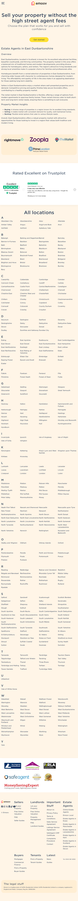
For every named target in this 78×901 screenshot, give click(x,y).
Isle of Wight (63, 437)
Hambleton (43, 404)
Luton (60, 473)
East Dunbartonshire (47, 344)
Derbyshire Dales (64, 323)
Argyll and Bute (45, 225)
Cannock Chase (7, 283)
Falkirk (3, 373)
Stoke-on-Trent (45, 638)
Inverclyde (5, 437)
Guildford (24, 394)
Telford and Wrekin (27, 659)
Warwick (23, 702)
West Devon (25, 709)
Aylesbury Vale (45, 228)
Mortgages (18, 859)
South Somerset (64, 622)
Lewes (3, 470)
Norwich (23, 531)
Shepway (23, 604)
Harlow (42, 410)
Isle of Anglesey (45, 437)
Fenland (42, 373)
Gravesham (43, 390)
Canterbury (24, 283)
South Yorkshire (64, 628)
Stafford (23, 631)
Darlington (24, 320)
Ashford (23, 228)
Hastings (61, 413)
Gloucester (5, 390)
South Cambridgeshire (48, 611)
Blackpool (62, 248)
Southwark (43, 628)
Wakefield (5, 699)
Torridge (61, 666)
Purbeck (23, 560)
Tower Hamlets (7, 669)
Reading (4, 570)
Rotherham (43, 580)
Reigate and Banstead (10, 573)
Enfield (60, 356)
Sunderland (43, 642)
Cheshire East (6, 293)
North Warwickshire (47, 525)
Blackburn (43, 248)
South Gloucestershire (28, 615)
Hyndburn (5, 427)
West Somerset (45, 716)
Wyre (41, 735)
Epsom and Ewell (27, 360)
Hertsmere (62, 417)
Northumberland (26, 525)
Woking (42, 726)
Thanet (23, 662)
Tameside (5, 655)
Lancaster (24, 466)
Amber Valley (6, 225)
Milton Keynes (63, 494)
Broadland (43, 262)
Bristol (22, 262)
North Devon (44, 514)
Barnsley (61, 238)
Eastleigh (23, 347)
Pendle (23, 553)
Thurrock (61, 662)
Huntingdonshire (64, 424)
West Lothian (44, 713)
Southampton (63, 608)
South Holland (63, 615)
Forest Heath (25, 377)
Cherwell (61, 290)
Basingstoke (44, 241)
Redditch (61, 570)
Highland (4, 420)
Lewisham (24, 470)
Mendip (61, 487)
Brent (22, 259)
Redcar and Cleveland (47, 570)
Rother (22, 580)
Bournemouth (6, 255)
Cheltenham (44, 290)
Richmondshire (26, 577)
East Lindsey (44, 347)
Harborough (6, 410)
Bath (3, 245)
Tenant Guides (36, 862)
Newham (23, 511)
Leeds (41, 466)
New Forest (5, 511)
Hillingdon (43, 420)
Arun (60, 225)
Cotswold (24, 306)
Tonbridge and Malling (10, 666)
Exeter (3, 363)
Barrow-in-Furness (8, 241)
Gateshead (5, 387)
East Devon (5, 344)
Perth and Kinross (46, 553)
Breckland (5, 259)
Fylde (60, 377)
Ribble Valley (63, 573)
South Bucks (25, 611)
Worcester (24, 732)
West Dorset (44, 709)
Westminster (6, 716)
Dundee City (44, 330)
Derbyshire (43, 323)
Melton (41, 487)
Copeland (43, 303)
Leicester (61, 466)
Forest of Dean (45, 377)
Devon (3, 327)
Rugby (60, 580)
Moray (41, 497)
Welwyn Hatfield (64, 706)
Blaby (22, 248)
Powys (60, 556)
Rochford (61, 577)
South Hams (44, 615)
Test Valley (62, 659)
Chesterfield (44, 293)
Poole (22, 556)
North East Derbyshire (10, 518)
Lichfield (42, 470)
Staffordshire (44, 631)
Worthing (42, 732)
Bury (3, 269)
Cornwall (4, 306)
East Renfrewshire (8, 351)
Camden (61, 279)
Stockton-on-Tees (27, 638)
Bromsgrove (6, 266)
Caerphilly (5, 279)
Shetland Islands (45, 604)
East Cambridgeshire (66, 340)
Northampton (63, 511)
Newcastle (43, 507)
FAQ (16, 817)
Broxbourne (24, 266)
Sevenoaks (62, 601)
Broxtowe (43, 266)
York (3, 745)
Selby (41, 601)
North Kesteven (64, 518)
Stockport (5, 638)
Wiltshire (42, 720)
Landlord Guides (37, 826)
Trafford (23, 669)
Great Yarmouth (64, 390)
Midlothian (5, 494)
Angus (22, 225)
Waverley (4, 706)
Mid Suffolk (24, 494)
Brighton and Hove (8, 262)
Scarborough (44, 597)
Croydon (42, 310)
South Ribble (44, 622)
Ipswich (23, 437)
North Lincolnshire (27, 521)
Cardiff (41, 283)
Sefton (22, 601)
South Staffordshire (9, 628)
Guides (49, 862)
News (49, 859)
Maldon (23, 483)
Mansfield (5, 487)
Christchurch (44, 299)
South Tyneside (26, 628)
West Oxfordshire (27, 716)
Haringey (23, 410)
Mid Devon (43, 490)
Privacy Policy (52, 813)
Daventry (61, 320)
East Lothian (63, 347)
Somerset (42, 608)
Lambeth (4, 466)
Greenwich (5, 394)
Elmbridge (43, 356)
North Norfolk (44, 521)
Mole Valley (5, 497)
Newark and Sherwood (29, 507)
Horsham (4, 424)
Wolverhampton (7, 732)
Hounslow (24, 424)
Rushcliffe (24, 584)
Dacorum (4, 320)
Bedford (23, 245)
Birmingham (6, 248)
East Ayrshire (25, 340)
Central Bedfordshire (47, 286)
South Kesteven (7, 618)
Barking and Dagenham (29, 238)
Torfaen (42, 666)
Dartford (42, 320)
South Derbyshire (65, 611)
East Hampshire (64, 344)
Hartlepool (43, 413)
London (23, 473)
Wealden (23, 706)
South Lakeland (26, 618)
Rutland (61, 584)
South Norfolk (63, 618)
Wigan (22, 720)
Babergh (4, 238)
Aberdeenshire (26, 221)
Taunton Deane (64, 655)
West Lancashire (7, 713)
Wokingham (62, 726)
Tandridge (43, 655)
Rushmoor (43, 584)
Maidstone (5, 483)
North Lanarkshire (8, 521)
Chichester (62, 293)
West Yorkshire (64, 716)
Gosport (23, 390)
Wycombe (24, 735)
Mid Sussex (43, 494)
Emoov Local (68, 815)
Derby (22, 323)
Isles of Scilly (6, 441)
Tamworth (24, 655)
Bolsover (23, 252)
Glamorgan (43, 387)
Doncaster (24, 327)
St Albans (62, 631)
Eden (60, 351)
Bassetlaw (62, 241)
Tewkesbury (6, 662)
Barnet (41, 238)
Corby (60, 303)
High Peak (24, 420)
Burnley (61, 266)
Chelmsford (24, 290)
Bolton (41, 252)
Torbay (22, 666)
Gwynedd (43, 394)
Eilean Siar (24, 356)
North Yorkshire (7, 531)
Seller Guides (19, 820)
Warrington (5, 702)
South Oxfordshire (27, 622)
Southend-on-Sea (8, 615)
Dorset (41, 327)
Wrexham (62, 732)
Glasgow (61, 387)
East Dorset (24, 344)
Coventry (61, 306)
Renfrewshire (25, 573)
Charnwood (6, 290)
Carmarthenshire (7, 286)
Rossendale (5, 580)
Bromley (61, 262)
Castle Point (25, 286)
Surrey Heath (63, 642)
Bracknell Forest (26, 255)
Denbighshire (6, 323)
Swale (22, 645)
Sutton (3, 645)
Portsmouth (43, 556)
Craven (4, 310)
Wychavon (5, 735)
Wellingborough (45, 706)
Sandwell (23, 597)
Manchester (62, 483)
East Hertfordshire (8, 347)
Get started (39, 40)
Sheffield (4, 604)
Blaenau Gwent (7, 252)
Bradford (42, 255)
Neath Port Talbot (8, 507)
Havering (23, 417)
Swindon (61, 645)
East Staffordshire (46, 351)
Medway (23, 487)
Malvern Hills (44, 483)
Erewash (42, 360)
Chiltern (4, 299)
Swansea (42, 645)
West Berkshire (7, 709)
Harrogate (62, 410)
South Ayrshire (7, 611)
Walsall (23, 699)
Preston (4, 560)
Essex (60, 360)
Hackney (4, 404)
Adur (41, 221)
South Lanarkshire (46, 618)
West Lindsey (25, 713)
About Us (50, 810)
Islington (23, 441)
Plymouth (5, 556)
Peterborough (63, 553)
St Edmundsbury (8, 635)
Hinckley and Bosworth (67, 420)
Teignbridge (6, 659)
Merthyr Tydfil (6, 490)
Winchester (62, 720)
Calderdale (24, 279)
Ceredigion (62, 286)
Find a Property (20, 868)
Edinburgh (5, 356)
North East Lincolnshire (29, 518)
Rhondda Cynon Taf (47, 573)
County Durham (45, 306)
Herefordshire (44, 417)
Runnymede (6, 584)
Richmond (5, 577)
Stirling (60, 635)
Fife (59, 373)
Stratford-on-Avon (65, 638)
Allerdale (61, 221)
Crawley (23, 310)
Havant (4, 417)
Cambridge (43, 279)
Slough (4, 608)
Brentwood (43, 259)
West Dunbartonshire (66, 709)
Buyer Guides (19, 871)
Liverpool (5, 473)
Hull (40, 424)
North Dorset (63, 514)
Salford (4, 597)
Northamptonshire (8, 514)
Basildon (23, 241)
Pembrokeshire (7, 553)
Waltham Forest (45, 699)
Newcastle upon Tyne (66, 507)
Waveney (61, 702)
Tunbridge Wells (45, 669)
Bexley (60, 245)
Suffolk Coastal (26, 642)
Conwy (23, 303)
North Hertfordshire (46, 518)
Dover (60, 327)
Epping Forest (7, 360)
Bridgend (61, 259)
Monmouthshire (26, 497)
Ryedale (4, 587)
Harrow (4, 413)
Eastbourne (43, 340)
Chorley (23, 299)
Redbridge (24, 570)
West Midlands (64, 713)
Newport (42, 511)
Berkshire (42, 245)
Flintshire (4, 377)
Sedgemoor (5, 601)
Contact (50, 844)
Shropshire (62, 604)
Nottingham (43, 531)
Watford (42, 702)
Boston (60, 252)
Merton (23, 490)
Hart (21, 413)
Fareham (23, 373)
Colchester (5, 303)
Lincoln (61, 470)
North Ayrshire (25, 514)
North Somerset (64, 521)
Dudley (4, 330)
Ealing (3, 340)
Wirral (22, 726)
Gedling (23, 387)
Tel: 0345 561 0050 (69, 859)
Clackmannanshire (65, 299)
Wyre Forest (62, 735)
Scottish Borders (64, 597)
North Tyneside (7, 525)
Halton (22, 404)
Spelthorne (5, 631)
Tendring (42, 659)
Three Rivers (44, 662)
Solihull (23, 608)
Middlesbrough (64, 490)
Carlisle (61, 283)
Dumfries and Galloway (29, 330)
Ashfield (4, 228)
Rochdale (42, 577)
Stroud (4, 642)
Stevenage (24, 635)
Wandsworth (63, 699)
